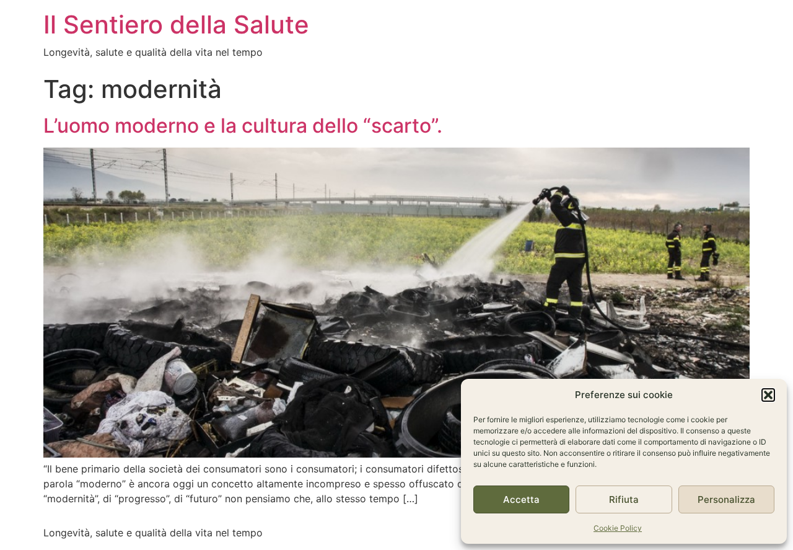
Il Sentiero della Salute (176, 24)
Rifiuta (624, 499)
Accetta (521, 499)
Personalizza (726, 499)
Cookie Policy (618, 528)
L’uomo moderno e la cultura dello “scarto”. (242, 125)
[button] (768, 395)
